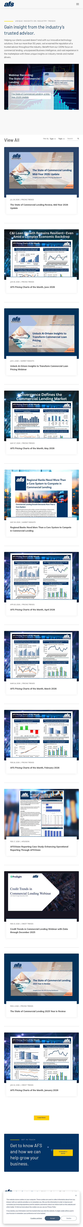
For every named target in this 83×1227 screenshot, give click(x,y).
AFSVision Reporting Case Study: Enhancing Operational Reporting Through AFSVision (39, 848)
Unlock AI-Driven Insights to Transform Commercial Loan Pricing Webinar (39, 368)
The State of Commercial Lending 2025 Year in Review (38, 1011)
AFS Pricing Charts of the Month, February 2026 (34, 768)
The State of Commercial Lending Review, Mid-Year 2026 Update (39, 206)
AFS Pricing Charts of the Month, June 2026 (32, 287)
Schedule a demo (63, 1152)
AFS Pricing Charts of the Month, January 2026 (34, 1090)
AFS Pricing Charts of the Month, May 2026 (32, 448)
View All (11, 140)
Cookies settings (36, 1218)
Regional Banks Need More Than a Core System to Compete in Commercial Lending (40, 529)
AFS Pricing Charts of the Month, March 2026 (33, 689)
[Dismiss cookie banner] (76, 1195)
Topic (60, 139)
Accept (52, 1218)
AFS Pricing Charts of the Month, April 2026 (32, 610)
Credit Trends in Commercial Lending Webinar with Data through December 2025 (39, 931)
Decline (69, 1218)
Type (52, 139)
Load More (41, 1118)
